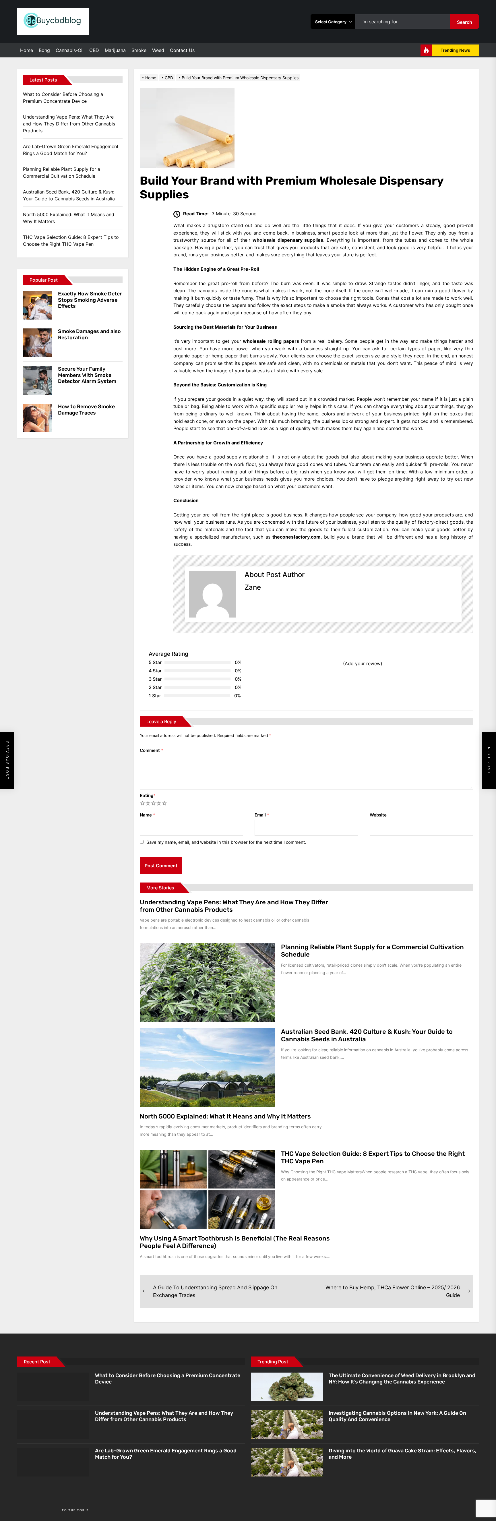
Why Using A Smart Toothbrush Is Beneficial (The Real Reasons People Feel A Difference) (235, 1242)
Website (378, 815)
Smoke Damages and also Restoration (89, 334)
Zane (253, 587)
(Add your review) (362, 663)
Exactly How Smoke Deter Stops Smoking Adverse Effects (90, 300)
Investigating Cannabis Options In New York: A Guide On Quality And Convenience (397, 1416)
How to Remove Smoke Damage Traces (86, 409)
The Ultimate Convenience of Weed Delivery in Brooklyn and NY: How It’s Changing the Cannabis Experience (402, 1378)
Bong (44, 50)
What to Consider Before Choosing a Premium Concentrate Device (63, 97)
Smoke (138, 50)
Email (262, 815)
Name (147, 815)
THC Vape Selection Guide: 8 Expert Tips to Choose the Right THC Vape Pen (373, 1157)
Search (464, 22)
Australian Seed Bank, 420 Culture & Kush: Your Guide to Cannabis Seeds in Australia (367, 1035)
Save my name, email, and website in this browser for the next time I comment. (226, 842)
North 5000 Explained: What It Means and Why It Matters (225, 1116)
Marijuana (115, 50)
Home (26, 50)
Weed (158, 50)
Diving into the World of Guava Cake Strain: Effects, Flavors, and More (402, 1454)
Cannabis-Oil (70, 50)
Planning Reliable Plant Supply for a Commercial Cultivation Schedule (372, 950)
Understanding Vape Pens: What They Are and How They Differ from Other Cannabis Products (234, 906)
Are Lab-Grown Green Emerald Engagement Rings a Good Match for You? (71, 150)
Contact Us (182, 50)
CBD (94, 50)
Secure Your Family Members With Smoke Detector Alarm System (87, 375)
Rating (148, 795)
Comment (151, 750)
